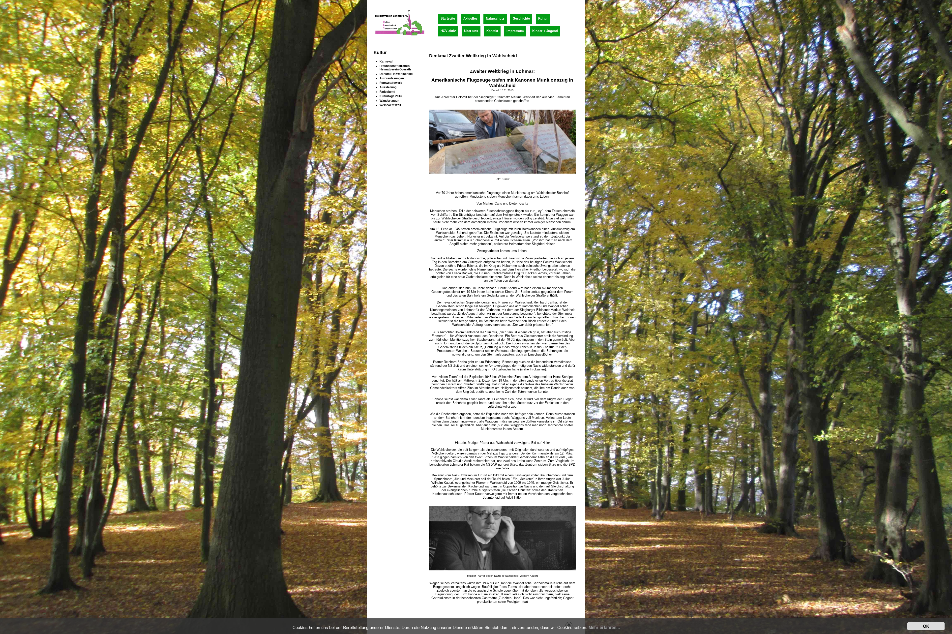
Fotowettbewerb (391, 83)
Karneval (386, 61)
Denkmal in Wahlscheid (396, 74)
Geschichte (521, 18)
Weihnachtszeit (390, 105)
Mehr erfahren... (604, 627)
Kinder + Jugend (545, 31)
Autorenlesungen (392, 78)
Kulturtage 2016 (391, 96)
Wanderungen (389, 100)
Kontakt (492, 31)
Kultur (543, 18)
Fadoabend (387, 91)
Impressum (515, 31)
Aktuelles (470, 18)
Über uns (471, 31)
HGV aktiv (448, 31)
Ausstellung (388, 87)
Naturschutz (495, 18)
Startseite (448, 18)
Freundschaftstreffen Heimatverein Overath (395, 67)
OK (926, 626)
